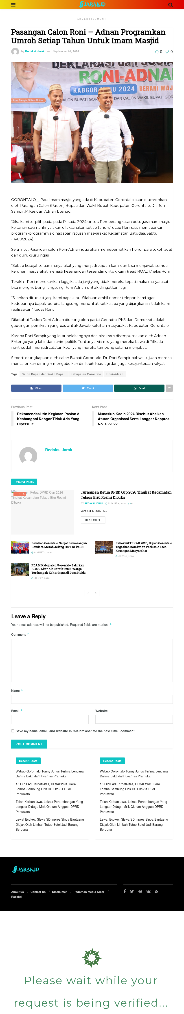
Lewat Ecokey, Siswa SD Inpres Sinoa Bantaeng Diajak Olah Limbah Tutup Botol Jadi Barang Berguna (50, 824)
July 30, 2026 (126, 556)
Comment (20, 634)
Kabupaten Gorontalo (86, 374)
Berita (20, 494)
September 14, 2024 (66, 51)
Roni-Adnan (114, 374)
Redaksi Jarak (34, 51)
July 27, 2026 (41, 578)
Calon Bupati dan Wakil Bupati (44, 374)
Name (17, 690)
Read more (93, 520)
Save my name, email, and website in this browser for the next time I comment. (76, 731)
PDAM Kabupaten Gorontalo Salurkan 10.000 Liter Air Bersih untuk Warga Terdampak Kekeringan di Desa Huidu (58, 569)
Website (101, 710)
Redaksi (16, 896)
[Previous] (88, 593)
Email (17, 710)
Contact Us (38, 892)
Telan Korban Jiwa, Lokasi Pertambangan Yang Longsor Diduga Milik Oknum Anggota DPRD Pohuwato (49, 806)
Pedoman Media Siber (89, 892)
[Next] (96, 593)
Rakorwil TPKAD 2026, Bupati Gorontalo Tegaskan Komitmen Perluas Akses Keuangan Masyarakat (144, 547)
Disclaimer (59, 892)
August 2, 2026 (42, 552)
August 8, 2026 (116, 503)
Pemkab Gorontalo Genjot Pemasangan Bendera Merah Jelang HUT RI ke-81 (59, 545)
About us (17, 892)
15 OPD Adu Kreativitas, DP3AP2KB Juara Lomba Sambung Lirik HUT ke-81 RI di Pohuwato (46, 789)
